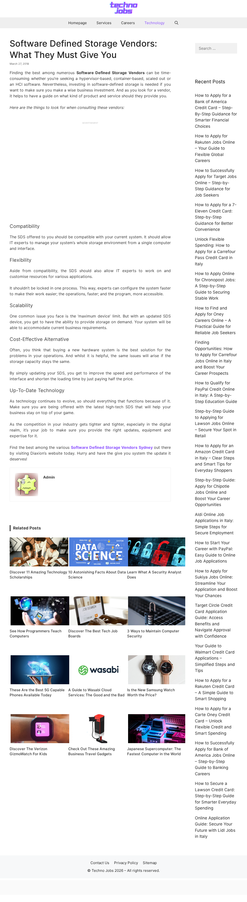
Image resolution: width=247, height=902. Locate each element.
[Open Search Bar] (176, 22)
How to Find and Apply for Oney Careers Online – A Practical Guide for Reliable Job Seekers (215, 320)
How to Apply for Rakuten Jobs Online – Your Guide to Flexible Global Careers (215, 148)
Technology (154, 23)
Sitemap (150, 862)
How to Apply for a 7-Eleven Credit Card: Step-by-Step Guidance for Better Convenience (216, 217)
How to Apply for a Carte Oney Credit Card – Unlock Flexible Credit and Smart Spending (213, 721)
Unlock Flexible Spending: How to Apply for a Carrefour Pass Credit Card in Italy (215, 251)
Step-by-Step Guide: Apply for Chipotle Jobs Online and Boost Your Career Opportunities (215, 492)
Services (103, 23)
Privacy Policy (126, 862)
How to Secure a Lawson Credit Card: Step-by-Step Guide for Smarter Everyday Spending (215, 795)
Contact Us (99, 862)
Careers (128, 23)
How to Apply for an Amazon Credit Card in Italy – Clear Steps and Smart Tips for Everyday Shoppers (214, 458)
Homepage (77, 23)
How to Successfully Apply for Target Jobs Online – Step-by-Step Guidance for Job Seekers (216, 182)
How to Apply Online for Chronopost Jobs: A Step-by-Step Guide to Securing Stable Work (215, 286)
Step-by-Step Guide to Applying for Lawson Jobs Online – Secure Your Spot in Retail (215, 423)
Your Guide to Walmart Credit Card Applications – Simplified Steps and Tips (215, 658)
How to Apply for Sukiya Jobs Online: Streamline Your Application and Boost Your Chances (216, 583)
